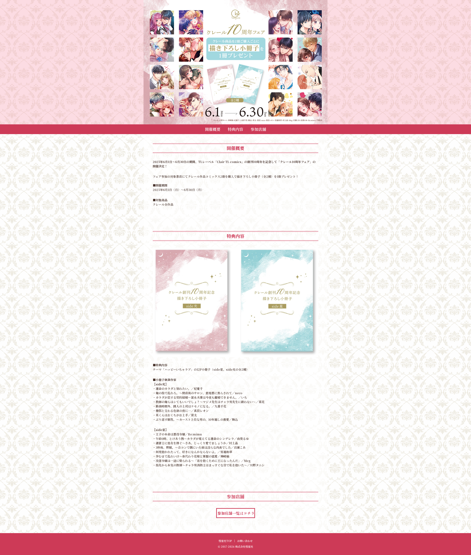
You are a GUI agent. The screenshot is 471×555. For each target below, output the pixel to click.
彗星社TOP (225, 541)
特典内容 (235, 129)
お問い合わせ (245, 541)
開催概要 (212, 129)
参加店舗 (258, 129)
